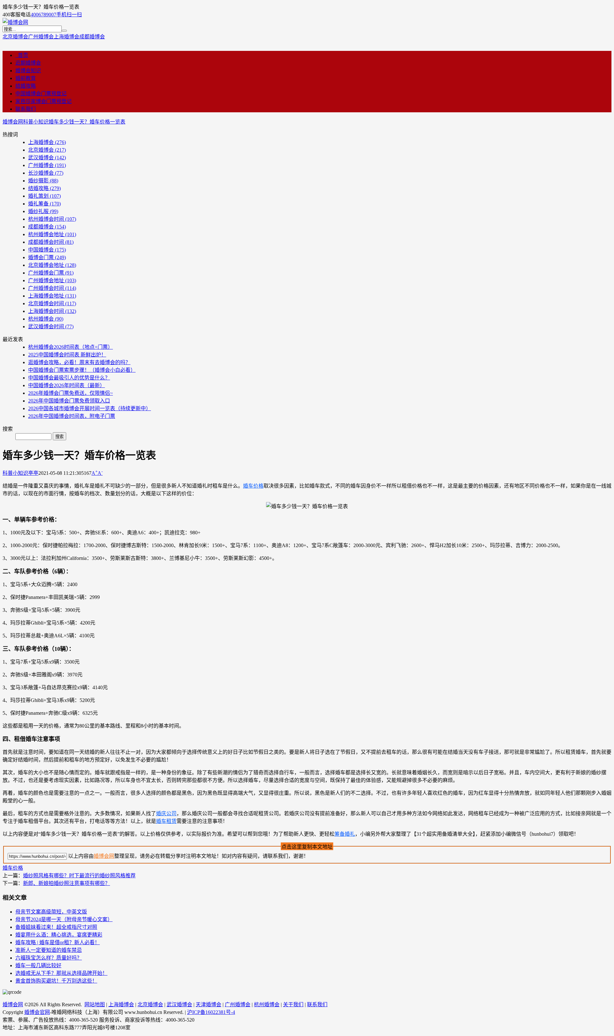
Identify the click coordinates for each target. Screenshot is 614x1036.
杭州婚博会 (45, 319)
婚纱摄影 (43, 180)
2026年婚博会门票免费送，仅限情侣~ (70, 393)
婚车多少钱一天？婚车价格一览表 (87, 121)
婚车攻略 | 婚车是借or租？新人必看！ (57, 942)
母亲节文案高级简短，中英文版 (51, 911)
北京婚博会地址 (52, 265)
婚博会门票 (47, 257)
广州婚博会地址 (52, 280)
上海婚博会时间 (52, 311)
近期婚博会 (28, 63)
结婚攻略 (25, 86)
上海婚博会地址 (52, 296)
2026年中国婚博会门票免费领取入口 (69, 400)
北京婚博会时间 (52, 303)
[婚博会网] (15, 22)
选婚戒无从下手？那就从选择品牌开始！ (61, 973)
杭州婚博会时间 (52, 219)
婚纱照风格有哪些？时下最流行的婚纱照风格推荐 (79, 875)
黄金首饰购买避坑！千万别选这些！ (56, 981)
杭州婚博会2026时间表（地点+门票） (70, 347)
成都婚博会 (92, 36)
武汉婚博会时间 (51, 326)
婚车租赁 (166, 821)
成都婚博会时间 (51, 242)
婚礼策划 (44, 196)
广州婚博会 (41, 36)
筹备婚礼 (345, 834)
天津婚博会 (208, 1004)
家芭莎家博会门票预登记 (43, 101)
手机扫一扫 (69, 14)
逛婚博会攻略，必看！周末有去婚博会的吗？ (79, 362)
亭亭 (33, 473)
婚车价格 (253, 486)
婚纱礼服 (43, 211)
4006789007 (43, 14)
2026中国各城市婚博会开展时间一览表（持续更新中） (89, 408)
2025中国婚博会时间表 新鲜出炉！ (67, 354)
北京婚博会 (15, 36)
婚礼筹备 (44, 203)
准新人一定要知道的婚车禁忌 (48, 950)
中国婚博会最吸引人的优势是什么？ (69, 377)
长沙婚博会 (45, 173)
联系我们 (25, 109)
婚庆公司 (166, 813)
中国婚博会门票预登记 (41, 93)
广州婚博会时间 (52, 288)
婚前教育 (25, 78)
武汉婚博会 (47, 157)
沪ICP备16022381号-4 (211, 1012)
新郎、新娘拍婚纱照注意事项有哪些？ (66, 883)
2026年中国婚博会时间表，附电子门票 (71, 416)
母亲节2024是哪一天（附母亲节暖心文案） (64, 919)
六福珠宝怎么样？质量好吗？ (48, 957)
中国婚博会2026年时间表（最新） (66, 385)
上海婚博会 (66, 36)
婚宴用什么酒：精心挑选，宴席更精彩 (58, 934)
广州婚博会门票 (51, 272)
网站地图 (94, 1004)
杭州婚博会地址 (52, 234)
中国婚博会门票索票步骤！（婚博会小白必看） (82, 370)
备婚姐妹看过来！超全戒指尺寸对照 (56, 927)
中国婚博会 (47, 249)
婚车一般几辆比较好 (38, 965)
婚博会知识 (28, 70)
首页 (21, 55)
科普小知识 (36, 121)
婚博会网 (13, 121)
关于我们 (293, 1004)
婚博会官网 (37, 1012)
